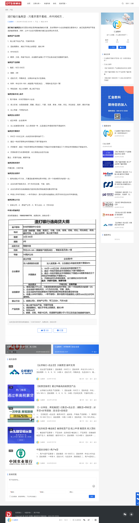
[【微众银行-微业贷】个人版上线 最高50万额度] (108, 174)
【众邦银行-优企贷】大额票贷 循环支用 (55, 365)
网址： (72, 492)
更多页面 (62, 3)
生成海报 (77, 520)
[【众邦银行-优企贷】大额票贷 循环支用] (21, 372)
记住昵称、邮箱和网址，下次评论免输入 (24, 496)
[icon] (125, 514)
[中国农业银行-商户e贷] (21, 456)
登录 (127, 3)
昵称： (12, 492)
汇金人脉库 (108, 64)
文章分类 (36, 3)
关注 (113, 47)
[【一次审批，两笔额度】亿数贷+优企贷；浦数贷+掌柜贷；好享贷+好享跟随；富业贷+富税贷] (21, 414)
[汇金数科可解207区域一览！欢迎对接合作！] (108, 133)
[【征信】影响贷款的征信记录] (108, 204)
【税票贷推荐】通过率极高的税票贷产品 (56, 386)
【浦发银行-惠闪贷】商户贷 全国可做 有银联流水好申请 (123, 184)
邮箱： (42, 492)
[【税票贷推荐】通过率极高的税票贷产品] (21, 393)
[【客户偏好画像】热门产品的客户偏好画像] (108, 164)
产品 (36, 22)
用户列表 (37, 512)
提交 (92, 496)
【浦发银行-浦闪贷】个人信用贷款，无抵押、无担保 (123, 194)
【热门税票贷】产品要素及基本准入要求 (117, 68)
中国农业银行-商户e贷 (47, 449)
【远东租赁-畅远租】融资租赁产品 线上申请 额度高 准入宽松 (66, 428)
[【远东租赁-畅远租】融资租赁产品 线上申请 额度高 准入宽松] (21, 435)
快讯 (54, 3)
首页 (28, 3)
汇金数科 (11, 22)
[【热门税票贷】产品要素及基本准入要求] (108, 154)
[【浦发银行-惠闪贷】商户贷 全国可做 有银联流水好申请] (108, 184)
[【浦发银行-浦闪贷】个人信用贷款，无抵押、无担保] (108, 194)
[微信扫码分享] (84, 520)
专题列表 (47, 3)
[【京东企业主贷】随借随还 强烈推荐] (108, 214)
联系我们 (18, 512)
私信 (123, 47)
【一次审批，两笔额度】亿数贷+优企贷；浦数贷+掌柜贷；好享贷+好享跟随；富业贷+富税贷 (66, 409)
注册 (132, 3)
